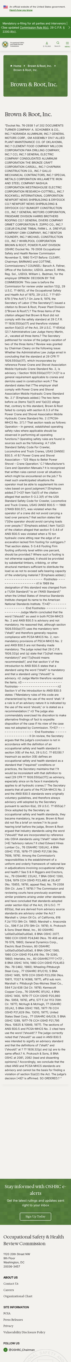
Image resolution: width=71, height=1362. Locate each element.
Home (17, 66)
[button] (1, 27)
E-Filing (47, 46)
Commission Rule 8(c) (34, 27)
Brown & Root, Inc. (40, 66)
